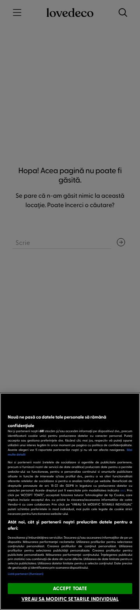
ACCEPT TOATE (70, 588)
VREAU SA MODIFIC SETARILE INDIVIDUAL (70, 598)
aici (122, 490)
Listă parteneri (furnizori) (26, 573)
